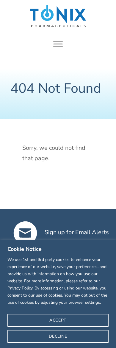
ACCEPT (58, 320)
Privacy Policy (19, 288)
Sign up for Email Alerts (76, 232)
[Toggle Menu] (58, 44)
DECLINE (58, 336)
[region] (58, 294)
